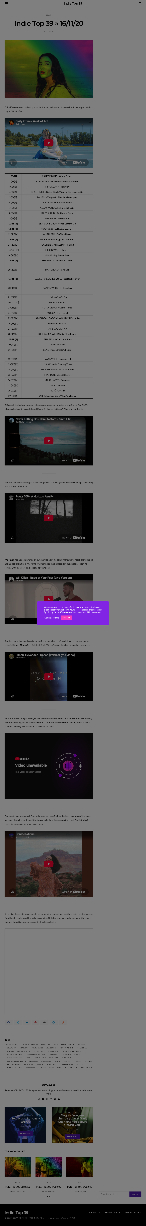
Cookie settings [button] (51, 617)
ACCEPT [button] (66, 617)
